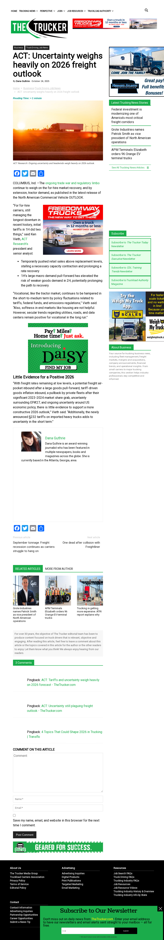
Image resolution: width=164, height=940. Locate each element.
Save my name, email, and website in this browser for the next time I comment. (56, 823)
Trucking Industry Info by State (130, 895)
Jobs (59, 11)
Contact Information (21, 907)
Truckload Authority (99, 11)
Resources (120, 867)
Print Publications (71, 880)
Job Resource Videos (125, 887)
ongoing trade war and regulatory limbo (72, 183)
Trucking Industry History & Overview (134, 891)
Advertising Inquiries (73, 873)
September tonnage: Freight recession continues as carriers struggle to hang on (34, 547)
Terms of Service (19, 884)
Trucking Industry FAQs (126, 880)
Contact (14, 902)
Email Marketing (71, 887)
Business (18, 48)
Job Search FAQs (123, 873)
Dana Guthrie (22, 81)
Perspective (46, 11)
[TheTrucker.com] (37, 28)
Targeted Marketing (72, 884)
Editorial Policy (18, 887)
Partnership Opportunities (24, 914)
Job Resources (75, 11)
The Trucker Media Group (24, 873)
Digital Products (70, 877)
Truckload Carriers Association (27, 877)
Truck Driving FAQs (124, 877)
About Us (15, 867)
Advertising (68, 867)
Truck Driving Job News (37, 48)
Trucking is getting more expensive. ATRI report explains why (89, 611)
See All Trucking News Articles (128, 167)
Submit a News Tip (20, 922)
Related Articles (27, 568)
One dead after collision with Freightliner (81, 545)
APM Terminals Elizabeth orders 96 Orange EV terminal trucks (56, 613)
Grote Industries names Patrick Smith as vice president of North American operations (24, 615)
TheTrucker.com (102, 919)
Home (14, 11)
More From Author (59, 568)
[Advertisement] (58, 490)
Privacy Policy (17, 880)
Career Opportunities (21, 918)
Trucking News (27, 11)
